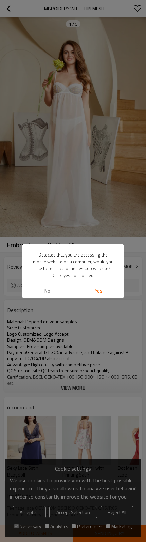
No (47, 291)
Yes (99, 291)
